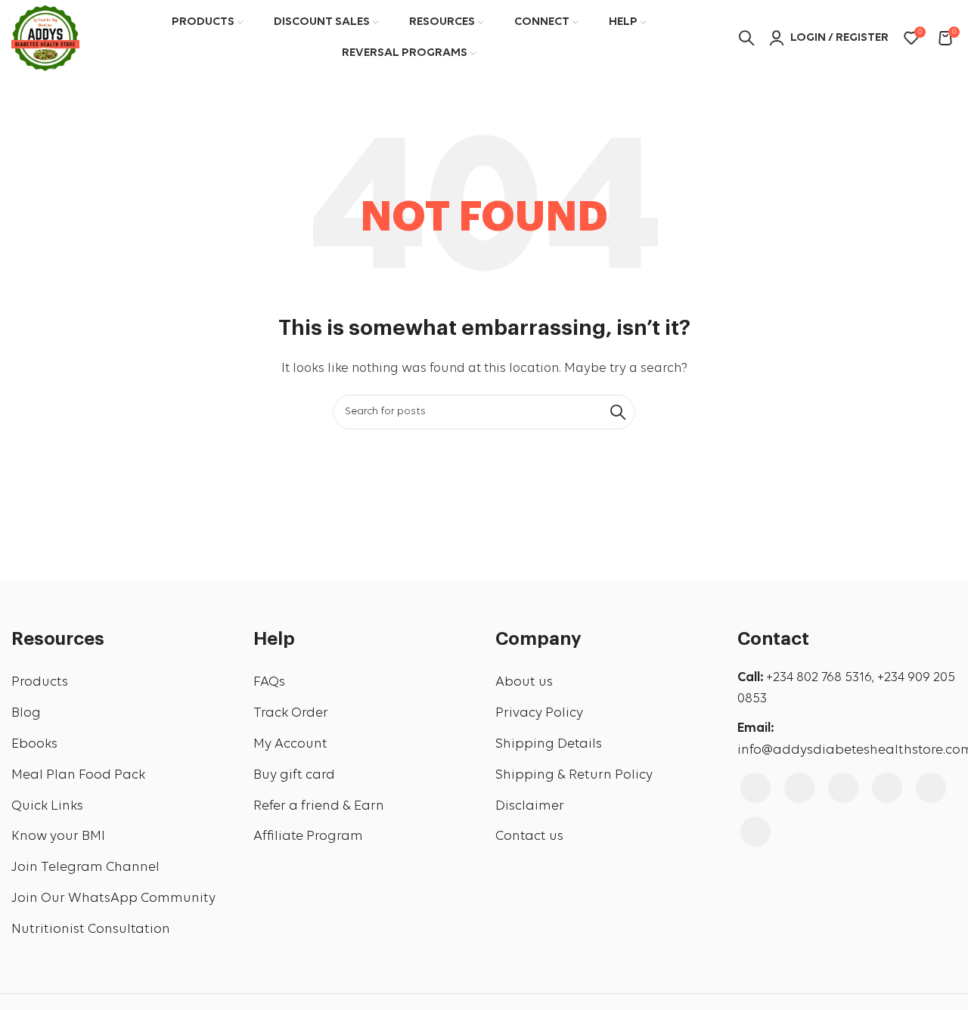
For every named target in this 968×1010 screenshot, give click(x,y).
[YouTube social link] (843, 788)
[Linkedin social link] (931, 788)
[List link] (121, 683)
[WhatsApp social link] (755, 831)
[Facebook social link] (755, 788)
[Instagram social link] (799, 788)
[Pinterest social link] (887, 788)
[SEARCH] (617, 412)
